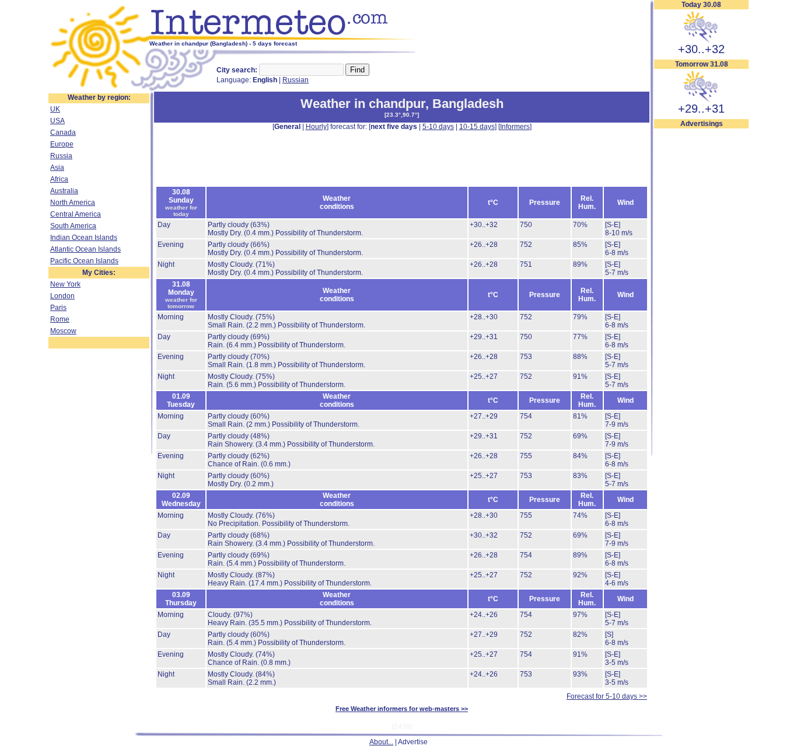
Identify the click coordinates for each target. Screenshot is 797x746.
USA (57, 121)
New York (65, 284)
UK (55, 109)
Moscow (63, 331)
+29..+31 (701, 108)
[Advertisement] (701, 304)
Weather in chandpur (362, 103)
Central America (75, 214)
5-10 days (438, 127)
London (62, 296)
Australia (64, 191)
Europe (62, 144)
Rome (59, 319)
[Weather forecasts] (286, 38)
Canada (63, 132)
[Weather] (98, 89)
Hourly (316, 127)
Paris (58, 308)
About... (381, 742)
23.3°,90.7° (401, 114)
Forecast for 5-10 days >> (607, 696)
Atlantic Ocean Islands (85, 249)
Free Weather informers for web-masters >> (401, 708)
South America (73, 226)
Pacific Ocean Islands (84, 261)
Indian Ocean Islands (83, 237)
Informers (515, 127)
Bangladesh (468, 103)
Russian (295, 80)
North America (72, 202)
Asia (57, 167)
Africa (59, 179)
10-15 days (477, 127)
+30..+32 (701, 49)
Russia (61, 156)
